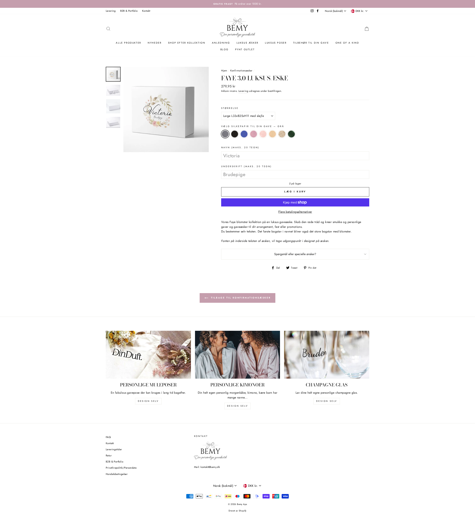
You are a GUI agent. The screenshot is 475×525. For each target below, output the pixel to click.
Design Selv (326, 401)
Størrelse (229, 108)
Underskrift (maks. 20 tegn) (246, 166)
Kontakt (146, 11)
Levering (111, 11)
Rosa (254, 134)
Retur (109, 455)
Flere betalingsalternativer (295, 212)
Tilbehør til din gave (311, 43)
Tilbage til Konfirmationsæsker (240, 297)
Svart (235, 134)
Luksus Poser (275, 43)
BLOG (224, 49)
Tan (272, 134)
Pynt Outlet (245, 49)
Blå (244, 134)
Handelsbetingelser (117, 474)
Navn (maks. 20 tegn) (240, 147)
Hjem (224, 70)
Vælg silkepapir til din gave (252, 126)
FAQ (108, 437)
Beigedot (282, 134)
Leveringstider (114, 449)
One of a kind (347, 43)
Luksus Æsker (247, 43)
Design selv (148, 401)
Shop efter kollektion (186, 43)
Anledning (221, 43)
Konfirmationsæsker (241, 70)
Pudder (263, 134)
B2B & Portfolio (129, 11)
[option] (237, 4)
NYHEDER (154, 43)
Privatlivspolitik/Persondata (121, 468)
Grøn (291, 134)
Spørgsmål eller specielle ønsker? (295, 254)
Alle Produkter (128, 43)
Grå (225, 134)
